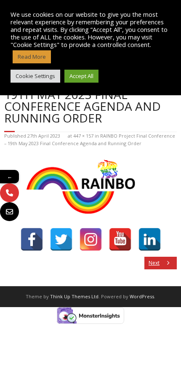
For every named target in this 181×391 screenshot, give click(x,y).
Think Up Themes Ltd (74, 296)
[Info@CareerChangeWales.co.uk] (9, 211)
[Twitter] (61, 239)
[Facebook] (31, 239)
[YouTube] (120, 239)
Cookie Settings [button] (35, 76)
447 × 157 (83, 136)
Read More (32, 56)
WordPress (142, 296)
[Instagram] (90, 239)
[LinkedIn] (149, 239)
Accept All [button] (81, 76)
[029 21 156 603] (9, 192)
